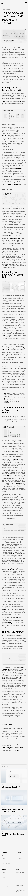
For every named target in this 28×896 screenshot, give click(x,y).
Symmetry (14, 596)
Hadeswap (8, 235)
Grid (3, 860)
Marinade (18, 168)
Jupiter (4, 135)
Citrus (9, 349)
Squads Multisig (6, 863)
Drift (18, 370)
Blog (17, 855)
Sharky (4, 349)
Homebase (5, 607)
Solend (23, 306)
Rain (18, 614)
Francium (21, 316)
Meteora (16, 459)
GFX (12, 488)
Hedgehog (20, 553)
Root (15, 557)
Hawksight (18, 483)
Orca (17, 210)
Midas (8, 475)
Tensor (10, 238)
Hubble (22, 321)
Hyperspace (5, 615)
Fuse (3, 858)
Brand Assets (5, 874)
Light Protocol (12, 623)
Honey (12, 615)
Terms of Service (20, 872)
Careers (4, 877)
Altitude (4, 855)
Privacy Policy (19, 874)
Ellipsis (8, 505)
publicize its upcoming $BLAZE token (16, 184)
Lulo (3, 537)
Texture (19, 617)
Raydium (12, 210)
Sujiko (21, 584)
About (3, 872)
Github (18, 860)
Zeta (5, 393)
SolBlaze (4, 178)
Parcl (5, 609)
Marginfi (12, 303)
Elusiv (9, 622)
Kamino (15, 445)
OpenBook (14, 251)
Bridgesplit (4, 611)
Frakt (23, 348)
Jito (8, 162)
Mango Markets (9, 401)
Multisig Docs (19, 858)
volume (4, 508)
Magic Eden (17, 238)
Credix (3, 335)
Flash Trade (11, 569)
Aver (10, 553)
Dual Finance (18, 593)
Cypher (5, 398)
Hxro (22, 261)
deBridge (22, 101)
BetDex (14, 553)
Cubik (18, 699)
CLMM (4, 213)
